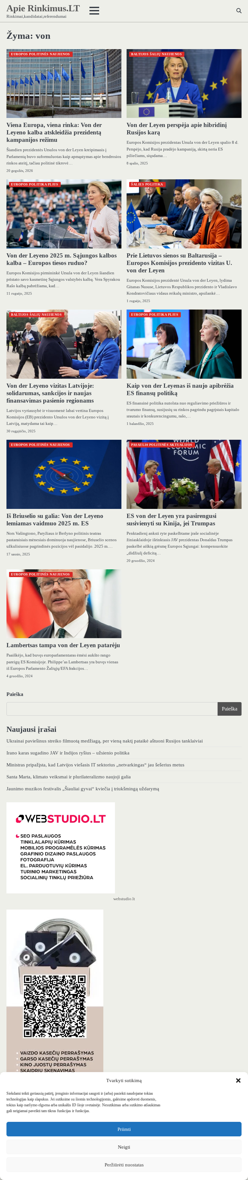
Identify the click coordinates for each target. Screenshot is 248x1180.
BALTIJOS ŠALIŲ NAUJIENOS (156, 54)
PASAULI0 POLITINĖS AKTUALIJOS (161, 445)
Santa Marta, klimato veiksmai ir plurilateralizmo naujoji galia (68, 776)
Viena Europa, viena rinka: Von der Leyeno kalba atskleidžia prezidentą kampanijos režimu (54, 132)
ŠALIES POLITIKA (147, 184)
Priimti (124, 1129)
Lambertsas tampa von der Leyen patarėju (63, 645)
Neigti (124, 1147)
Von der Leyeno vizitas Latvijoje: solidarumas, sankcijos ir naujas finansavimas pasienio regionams (50, 393)
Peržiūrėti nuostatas (124, 1164)
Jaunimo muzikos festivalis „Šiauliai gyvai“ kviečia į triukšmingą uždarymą (82, 788)
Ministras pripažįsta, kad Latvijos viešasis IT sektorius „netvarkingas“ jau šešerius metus (95, 764)
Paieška (14, 694)
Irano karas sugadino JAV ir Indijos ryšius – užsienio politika (67, 752)
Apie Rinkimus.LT (43, 8)
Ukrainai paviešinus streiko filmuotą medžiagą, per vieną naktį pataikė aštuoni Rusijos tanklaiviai (104, 740)
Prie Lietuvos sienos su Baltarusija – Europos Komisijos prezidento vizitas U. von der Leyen (179, 263)
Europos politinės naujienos (40, 54)
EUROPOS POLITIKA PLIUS (34, 184)
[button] (238, 1080)
